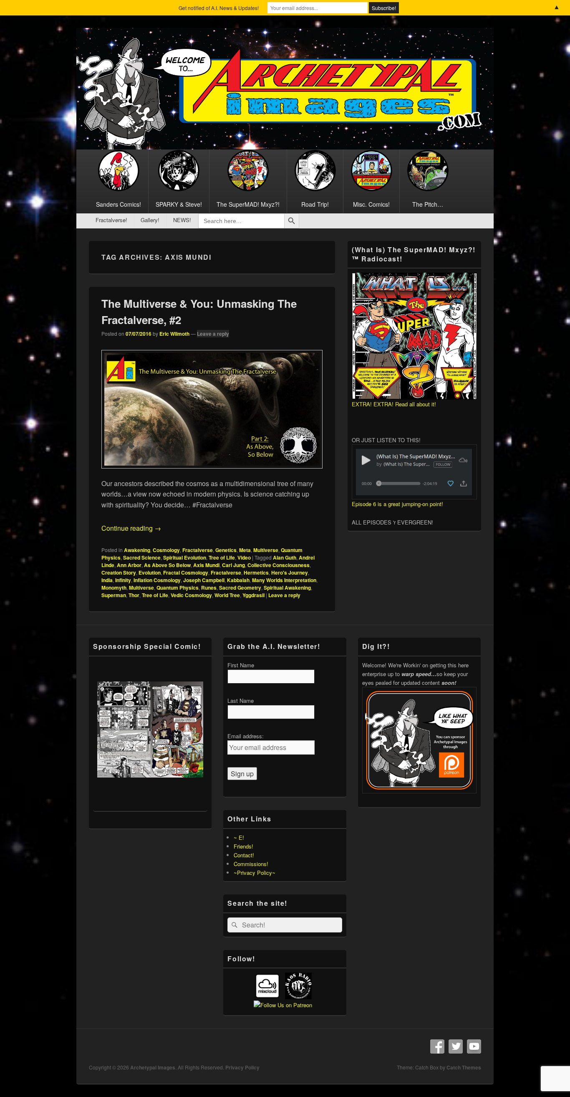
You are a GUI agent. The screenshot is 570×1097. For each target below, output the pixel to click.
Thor (134, 595)
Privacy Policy (242, 1067)
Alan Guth (284, 557)
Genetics (226, 550)
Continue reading (131, 528)
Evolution (150, 572)
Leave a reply (213, 333)
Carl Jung (233, 565)
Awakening (137, 550)
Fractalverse (197, 550)
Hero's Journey (289, 572)
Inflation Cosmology (157, 580)
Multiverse (265, 550)
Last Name (240, 700)
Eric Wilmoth (174, 333)
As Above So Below (167, 565)
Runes (209, 587)
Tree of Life (222, 557)
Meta (245, 550)
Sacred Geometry (240, 587)
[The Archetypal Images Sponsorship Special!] (150, 730)
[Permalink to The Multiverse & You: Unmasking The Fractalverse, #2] (212, 472)
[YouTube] (474, 1046)
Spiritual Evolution (184, 557)
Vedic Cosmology (191, 595)
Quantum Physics (177, 587)
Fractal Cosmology (185, 572)
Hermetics (256, 572)
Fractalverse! (111, 220)
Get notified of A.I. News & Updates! (219, 7)
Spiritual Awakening (287, 587)
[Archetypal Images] (285, 147)
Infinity (123, 580)
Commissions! (251, 864)
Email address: (245, 736)
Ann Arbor (129, 565)
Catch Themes (463, 1067)
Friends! (243, 846)
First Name (240, 665)
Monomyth (113, 587)
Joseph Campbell (203, 580)
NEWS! (182, 220)
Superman (113, 595)
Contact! (244, 855)
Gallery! (150, 220)
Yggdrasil (253, 595)
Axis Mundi (206, 565)
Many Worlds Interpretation (284, 580)
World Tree (227, 595)
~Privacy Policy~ (254, 873)
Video (244, 557)
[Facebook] (437, 1046)
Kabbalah (238, 580)
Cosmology (166, 550)
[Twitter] (456, 1046)
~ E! (239, 837)
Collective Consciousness (278, 565)
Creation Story (118, 572)
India (107, 580)
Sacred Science (142, 557)
